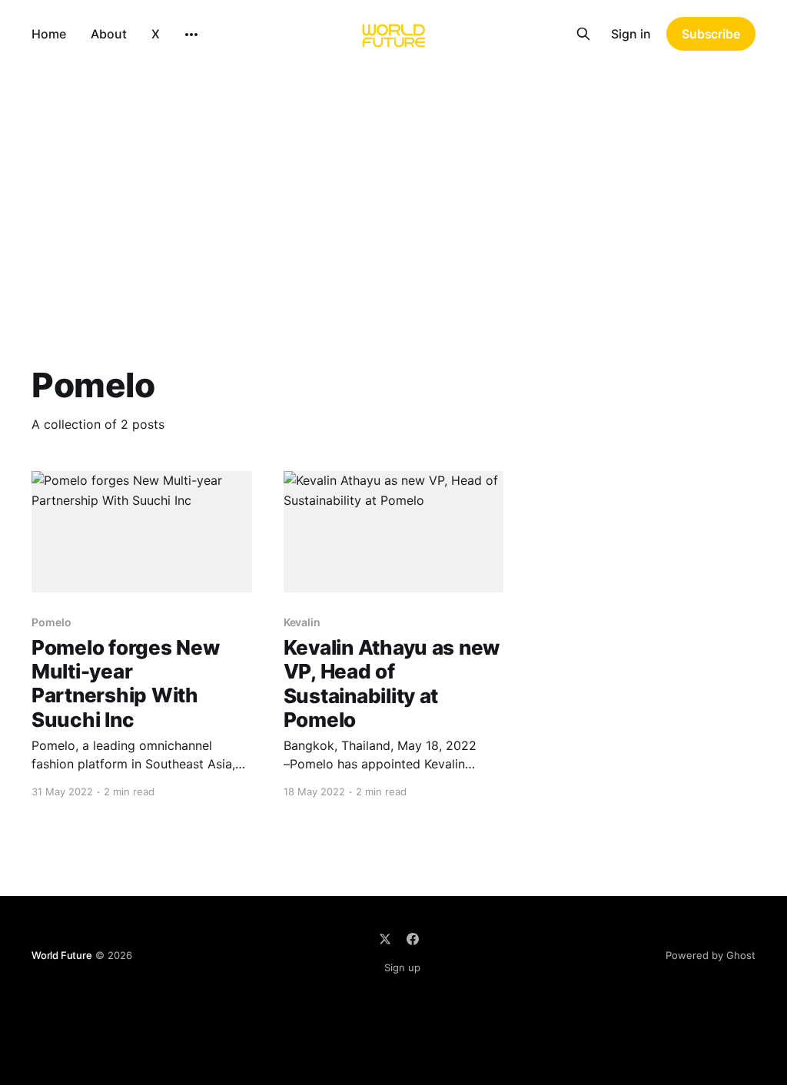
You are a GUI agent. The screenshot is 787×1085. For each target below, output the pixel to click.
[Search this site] (583, 34)
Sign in (631, 33)
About (109, 33)
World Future (62, 955)
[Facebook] (413, 939)
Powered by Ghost (710, 955)
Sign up (402, 967)
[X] (385, 939)
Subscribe (711, 33)
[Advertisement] (393, 182)
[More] (191, 34)
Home (49, 33)
